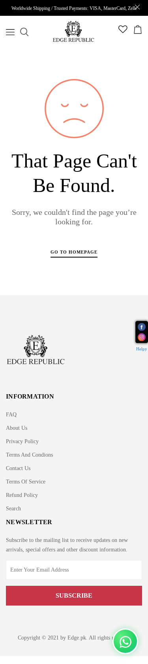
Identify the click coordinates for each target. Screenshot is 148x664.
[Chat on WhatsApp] (125, 641)
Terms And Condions (29, 455)
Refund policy (22, 495)
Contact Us (18, 468)
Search (13, 509)
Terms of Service (25, 482)
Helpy (141, 348)
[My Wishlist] (123, 31)
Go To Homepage (74, 252)
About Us (16, 428)
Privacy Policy (22, 441)
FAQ (11, 415)
